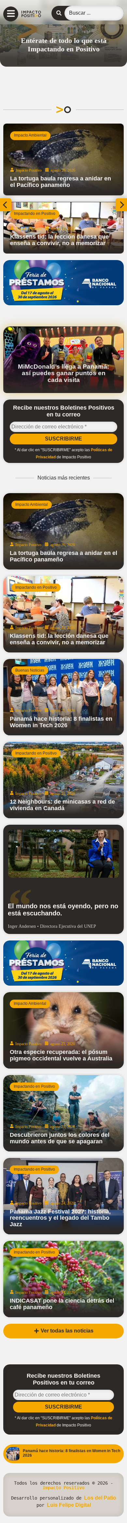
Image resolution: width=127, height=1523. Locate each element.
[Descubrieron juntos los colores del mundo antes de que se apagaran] (63, 1113)
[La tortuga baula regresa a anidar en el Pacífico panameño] (63, 159)
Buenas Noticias (29, 670)
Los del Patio (100, 1498)
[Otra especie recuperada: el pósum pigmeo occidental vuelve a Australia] (63, 1030)
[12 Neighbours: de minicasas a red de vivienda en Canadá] (63, 780)
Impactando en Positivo (34, 213)
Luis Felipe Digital (69, 1505)
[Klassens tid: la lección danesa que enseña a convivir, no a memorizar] (63, 227)
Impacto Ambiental (30, 135)
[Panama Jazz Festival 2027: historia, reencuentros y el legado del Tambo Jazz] (63, 1196)
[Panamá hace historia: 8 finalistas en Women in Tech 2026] (63, 697)
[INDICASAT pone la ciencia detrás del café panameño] (63, 1279)
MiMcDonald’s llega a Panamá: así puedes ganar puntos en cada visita (63, 373)
